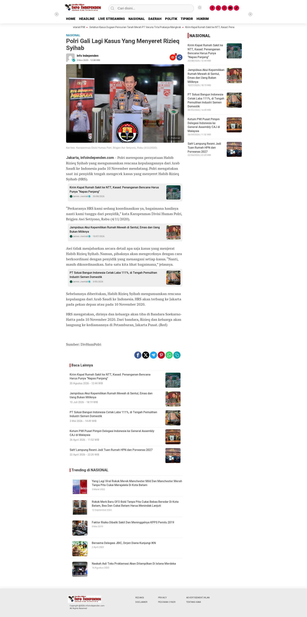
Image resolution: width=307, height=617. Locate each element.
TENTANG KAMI (193, 602)
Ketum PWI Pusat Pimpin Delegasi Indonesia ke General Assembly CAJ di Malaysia (204, 125)
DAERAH (154, 19)
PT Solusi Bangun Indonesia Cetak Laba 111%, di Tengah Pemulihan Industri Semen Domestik (113, 275)
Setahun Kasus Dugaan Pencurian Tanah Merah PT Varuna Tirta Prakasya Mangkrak (121, 27)
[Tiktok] (236, 8)
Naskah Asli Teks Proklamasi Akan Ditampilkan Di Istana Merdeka (134, 564)
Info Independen (87, 56)
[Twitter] (218, 8)
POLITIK (171, 19)
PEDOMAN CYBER (167, 602)
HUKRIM (202, 19)
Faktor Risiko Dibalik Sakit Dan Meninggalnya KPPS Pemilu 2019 (133, 522)
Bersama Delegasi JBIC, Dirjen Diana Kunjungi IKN (124, 543)
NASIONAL (136, 19)
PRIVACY (162, 597)
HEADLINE (87, 19)
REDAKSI (139, 597)
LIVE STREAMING (111, 19)
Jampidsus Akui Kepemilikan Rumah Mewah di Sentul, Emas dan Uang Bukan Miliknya (115, 229)
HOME (71, 19)
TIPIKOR (187, 19)
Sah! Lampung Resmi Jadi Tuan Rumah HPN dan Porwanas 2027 (204, 148)
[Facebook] (212, 8)
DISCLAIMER (141, 602)
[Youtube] (230, 8)
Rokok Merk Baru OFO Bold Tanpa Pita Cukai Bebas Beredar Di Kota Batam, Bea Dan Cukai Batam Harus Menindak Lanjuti (135, 504)
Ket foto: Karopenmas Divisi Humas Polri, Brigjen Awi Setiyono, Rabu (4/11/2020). (112, 147)
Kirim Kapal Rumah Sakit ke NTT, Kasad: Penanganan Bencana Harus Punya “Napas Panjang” (221, 27)
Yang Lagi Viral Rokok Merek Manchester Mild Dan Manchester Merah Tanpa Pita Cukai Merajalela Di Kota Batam (137, 483)
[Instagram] (224, 8)
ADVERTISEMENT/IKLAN (198, 597)
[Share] (179, 57)
